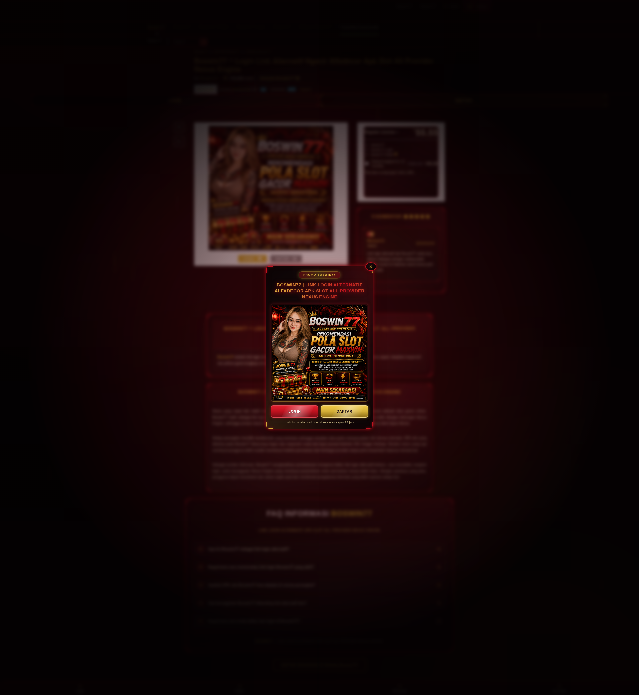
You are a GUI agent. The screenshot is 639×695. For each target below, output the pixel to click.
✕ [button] (371, 266)
